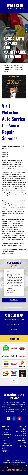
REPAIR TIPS (6, 438)
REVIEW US (5, 451)
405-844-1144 (10, 237)
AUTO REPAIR (6, 435)
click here (14, 329)
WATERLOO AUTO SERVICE (11, 65)
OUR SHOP (5, 429)
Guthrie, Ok (9, 276)
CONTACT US (6, 443)
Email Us (23, 446)
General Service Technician (14, 324)
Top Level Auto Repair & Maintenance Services (13, 67)
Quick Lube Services (12, 274)
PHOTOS (5, 432)
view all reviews (14, 300)
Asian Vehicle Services (8, 254)
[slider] (14, 265)
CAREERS (5, 440)
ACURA (6, 71)
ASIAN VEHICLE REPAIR (16, 69)
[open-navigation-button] (3, 6)
